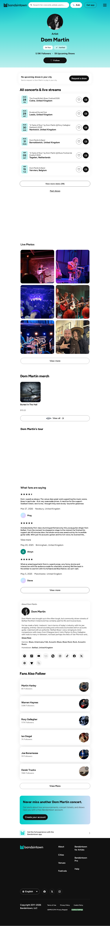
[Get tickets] (86, 100)
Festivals (62, 871)
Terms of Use (51, 905)
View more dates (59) (55, 184)
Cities (61, 855)
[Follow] (87, 684)
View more (55, 361)
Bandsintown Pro (81, 859)
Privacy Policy (65, 905)
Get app (90, 5)
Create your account (35, 817)
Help (77, 869)
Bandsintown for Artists (81, 848)
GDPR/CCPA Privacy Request (57, 910)
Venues (61, 863)
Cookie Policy (78, 905)
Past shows (55, 191)
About (61, 846)
